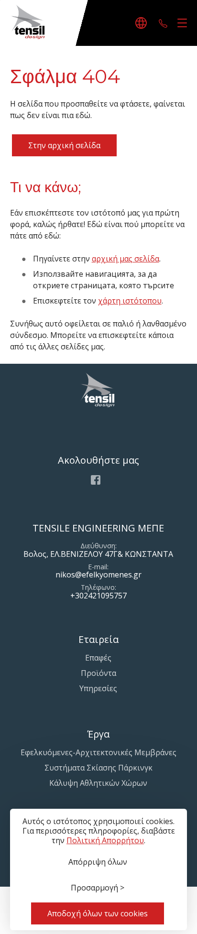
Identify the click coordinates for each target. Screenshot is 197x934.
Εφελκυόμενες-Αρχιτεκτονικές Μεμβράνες (98, 752)
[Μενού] (180, 23)
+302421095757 (163, 23)
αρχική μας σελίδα (125, 258)
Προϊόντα (98, 673)
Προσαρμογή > (97, 887)
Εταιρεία (98, 639)
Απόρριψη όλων (97, 862)
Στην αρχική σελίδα (64, 145)
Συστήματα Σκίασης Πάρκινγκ (98, 767)
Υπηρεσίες (98, 688)
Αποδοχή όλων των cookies (97, 913)
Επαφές (98, 657)
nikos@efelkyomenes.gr (98, 574)
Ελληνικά (142, 23)
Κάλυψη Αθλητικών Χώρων (98, 783)
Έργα (98, 734)
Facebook (95, 480)
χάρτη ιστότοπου (130, 300)
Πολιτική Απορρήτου (105, 840)
